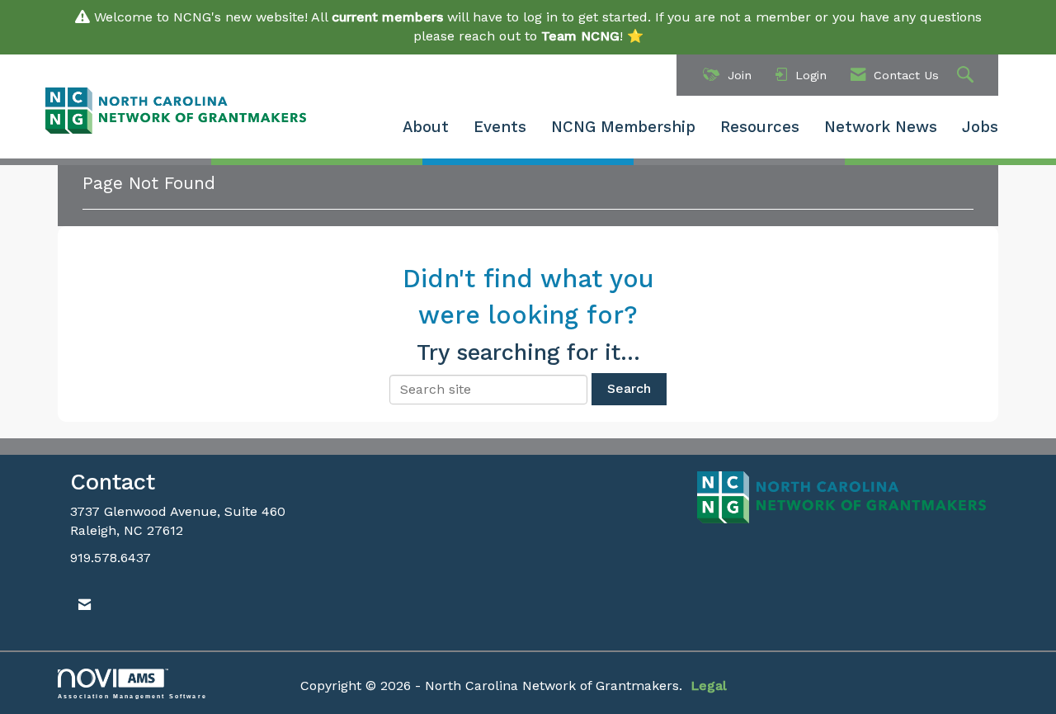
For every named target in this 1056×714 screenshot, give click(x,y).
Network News (880, 127)
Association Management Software (132, 696)
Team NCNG (580, 36)
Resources (759, 127)
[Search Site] (967, 75)
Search (629, 388)
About (426, 127)
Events (500, 127)
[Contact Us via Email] (84, 605)
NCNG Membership (623, 127)
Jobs (980, 127)
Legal (709, 685)
